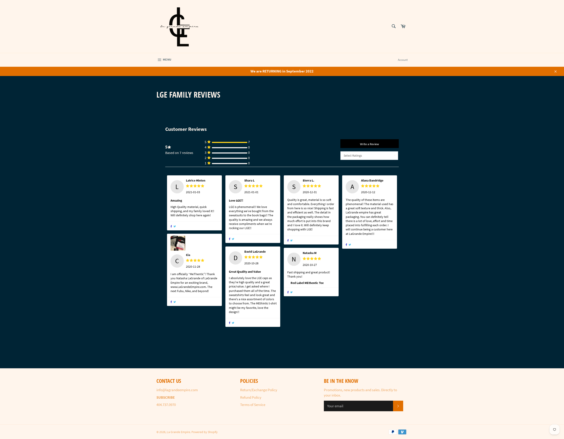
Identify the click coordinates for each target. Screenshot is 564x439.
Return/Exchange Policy (258, 389)
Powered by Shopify (204, 432)
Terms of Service (252, 404)
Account (403, 60)
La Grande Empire (178, 432)
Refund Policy (250, 397)
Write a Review (369, 144)
